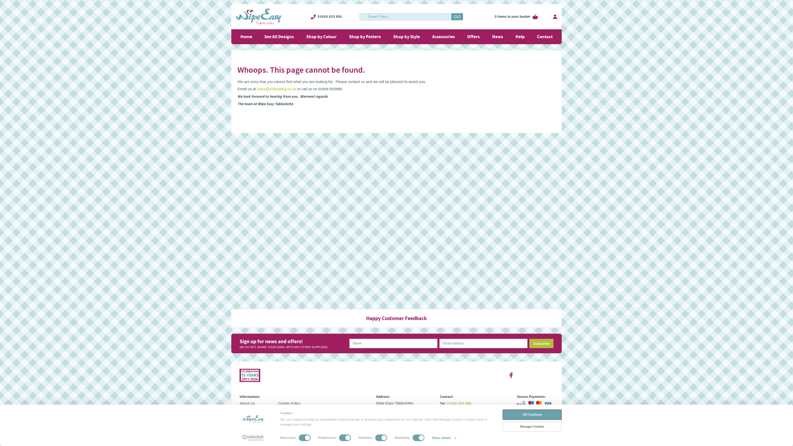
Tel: (443, 403)
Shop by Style (406, 37)
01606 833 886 (330, 16)
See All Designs (279, 37)
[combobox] (405, 16)
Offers (473, 37)
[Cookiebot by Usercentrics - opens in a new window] (253, 438)
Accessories (443, 37)
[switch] (345, 438)
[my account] (555, 16)
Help (520, 37)
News (497, 37)
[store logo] (258, 16)
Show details (441, 438)
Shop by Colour (321, 37)
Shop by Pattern (365, 37)
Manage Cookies (532, 426)
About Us (247, 403)
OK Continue (532, 414)
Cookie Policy (289, 403)
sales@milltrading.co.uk (276, 89)
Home (246, 37)
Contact (545, 37)
